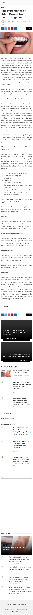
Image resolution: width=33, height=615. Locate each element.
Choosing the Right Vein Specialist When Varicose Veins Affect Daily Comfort (22, 385)
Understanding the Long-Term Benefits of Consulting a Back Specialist (22, 444)
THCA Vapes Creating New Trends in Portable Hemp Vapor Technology (21, 459)
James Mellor (18, 391)
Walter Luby (18, 375)
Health (3, 7)
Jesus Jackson (19, 434)
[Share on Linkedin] (15, 28)
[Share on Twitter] (5, 28)
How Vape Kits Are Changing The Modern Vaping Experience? (21, 400)
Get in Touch (11, 604)
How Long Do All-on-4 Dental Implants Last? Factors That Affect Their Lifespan (18, 579)
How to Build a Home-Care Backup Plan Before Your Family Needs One (20, 569)
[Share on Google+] (9, 28)
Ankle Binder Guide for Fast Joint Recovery (21, 372)
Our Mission (22, 604)
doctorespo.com (16, 611)
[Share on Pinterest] (12, 28)
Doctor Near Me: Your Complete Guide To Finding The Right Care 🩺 (22, 430)
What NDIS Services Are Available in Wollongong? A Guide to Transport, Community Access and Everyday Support (20, 590)
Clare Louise (18, 463)
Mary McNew (11, 21)
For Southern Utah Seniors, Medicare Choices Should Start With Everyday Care (19, 559)
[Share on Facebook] (2, 28)
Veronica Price (19, 404)
